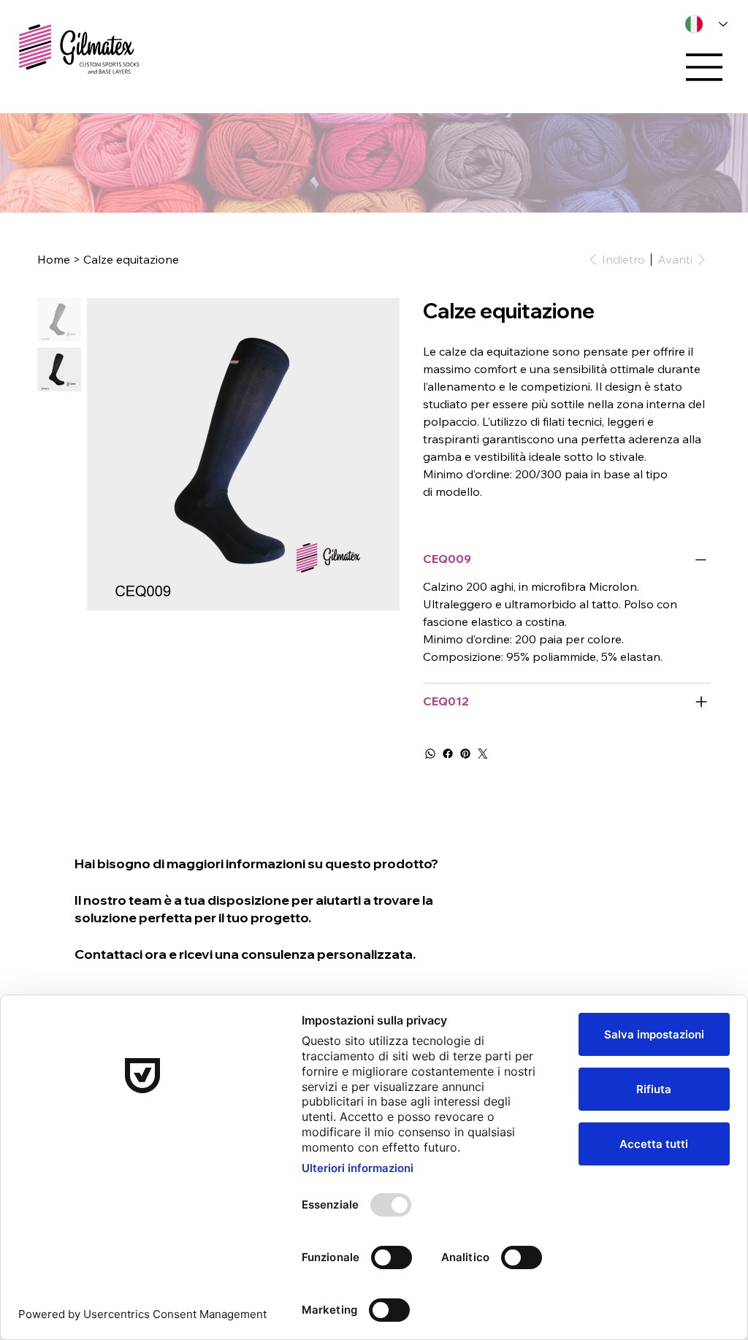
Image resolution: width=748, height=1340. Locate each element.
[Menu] (705, 67)
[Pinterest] (465, 753)
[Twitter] (483, 753)
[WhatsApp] (430, 753)
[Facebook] (447, 753)
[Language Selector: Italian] (701, 24)
